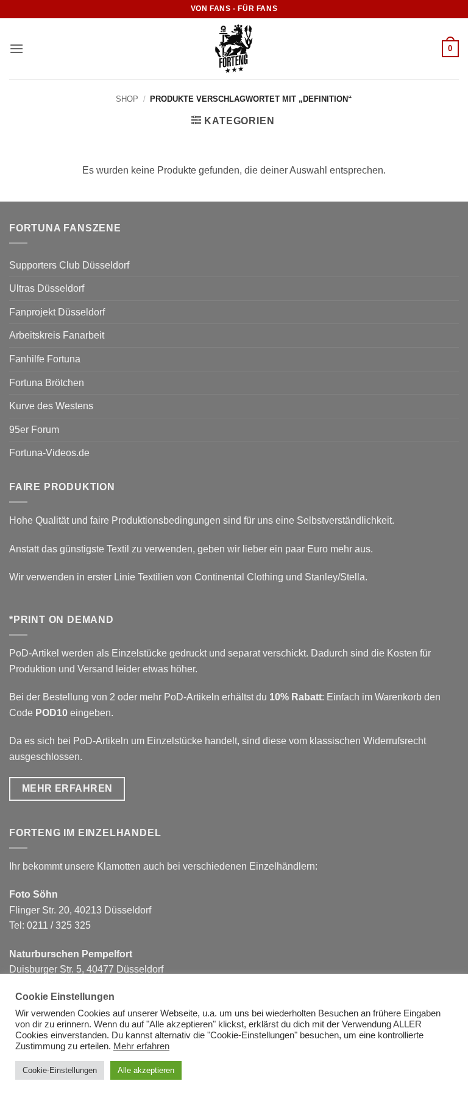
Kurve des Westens (51, 406)
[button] (16, 48)
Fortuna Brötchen (46, 383)
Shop (127, 99)
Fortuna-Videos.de (49, 453)
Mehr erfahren (141, 1046)
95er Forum (34, 429)
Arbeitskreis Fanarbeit (56, 335)
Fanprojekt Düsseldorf (57, 312)
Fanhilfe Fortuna (44, 359)
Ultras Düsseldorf (46, 288)
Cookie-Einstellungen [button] (60, 1070)
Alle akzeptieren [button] (146, 1070)
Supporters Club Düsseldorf (69, 265)
